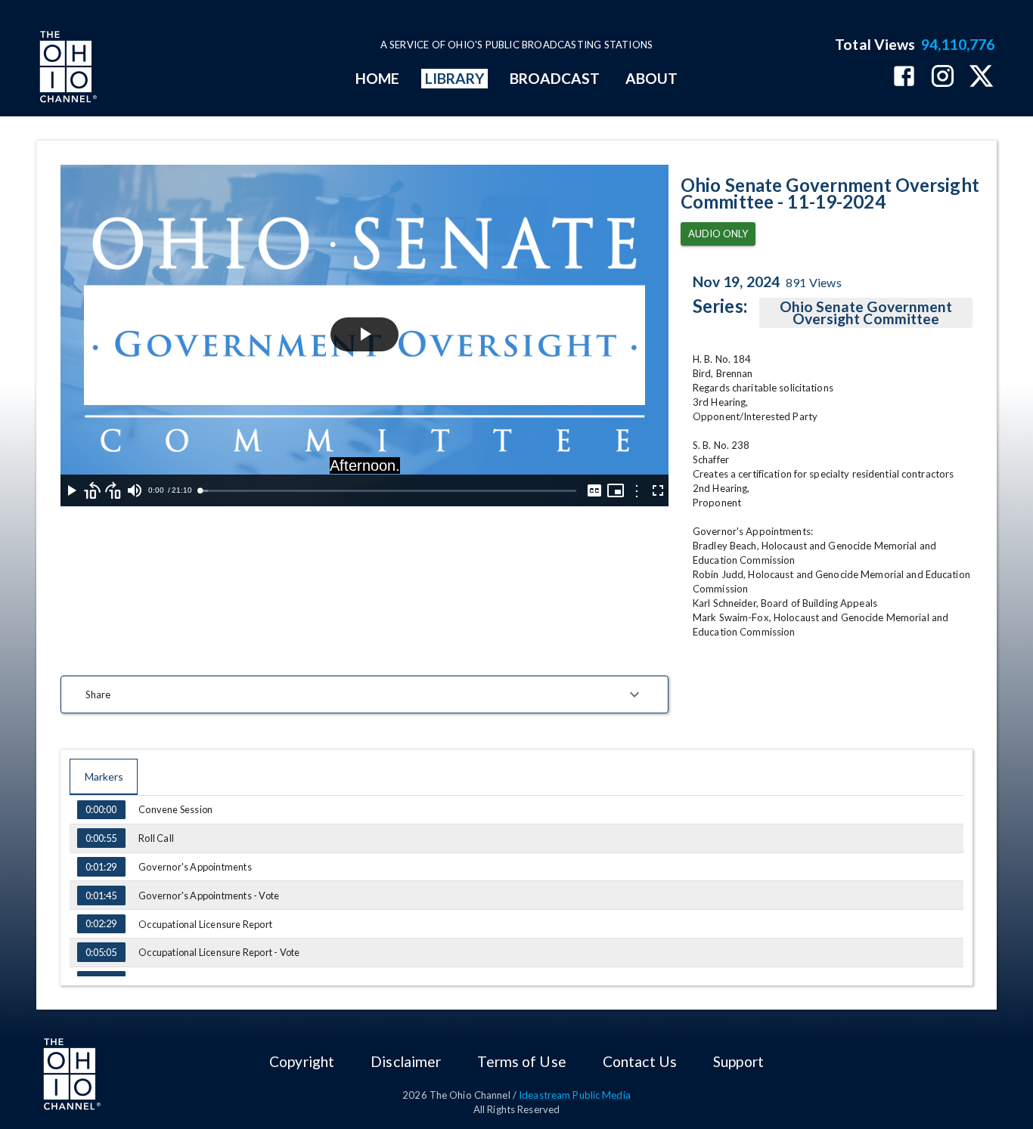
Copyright (301, 1061)
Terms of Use (521, 1061)
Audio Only (718, 233)
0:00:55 (100, 838)
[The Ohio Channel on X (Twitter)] (981, 77)
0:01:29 (100, 867)
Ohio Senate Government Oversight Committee (866, 312)
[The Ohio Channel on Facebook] (904, 77)
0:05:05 (100, 952)
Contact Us (640, 1061)
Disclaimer (406, 1061)
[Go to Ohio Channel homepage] (66, 68)
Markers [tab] (104, 776)
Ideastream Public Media (575, 1095)
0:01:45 (100, 895)
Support (738, 1061)
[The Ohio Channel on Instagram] (942, 77)
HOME (377, 78)
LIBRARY (455, 78)
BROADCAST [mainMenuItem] (555, 78)
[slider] (388, 491)
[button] (364, 694)
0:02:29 (100, 923)
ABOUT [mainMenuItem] (651, 78)
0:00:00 (100, 809)
